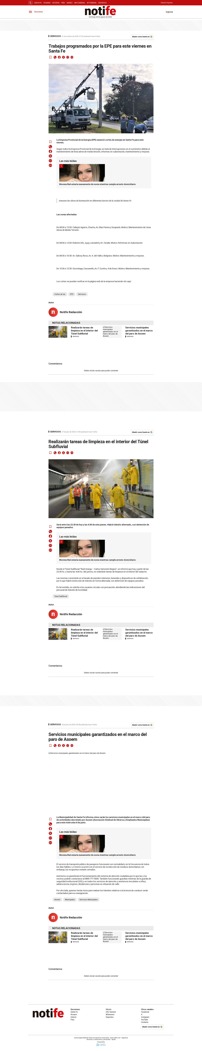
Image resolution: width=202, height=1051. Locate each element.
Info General (79, 3)
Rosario (47, 3)
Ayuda (114, 1039)
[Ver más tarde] (50, 57)
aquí (129, 281)
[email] (67, 57)
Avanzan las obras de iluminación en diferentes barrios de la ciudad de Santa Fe (95, 200)
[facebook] (59, 57)
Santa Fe (38, 3)
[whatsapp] (55, 57)
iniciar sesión (95, 370)
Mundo (69, 3)
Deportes (102, 3)
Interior (56, 3)
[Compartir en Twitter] (63, 57)
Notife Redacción (71, 312)
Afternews (91, 3)
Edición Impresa (167, 3)
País (63, 3)
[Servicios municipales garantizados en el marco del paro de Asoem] (112, 332)
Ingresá (169, 12)
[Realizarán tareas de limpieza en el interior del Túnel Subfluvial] (58, 332)
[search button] (30, 2)
